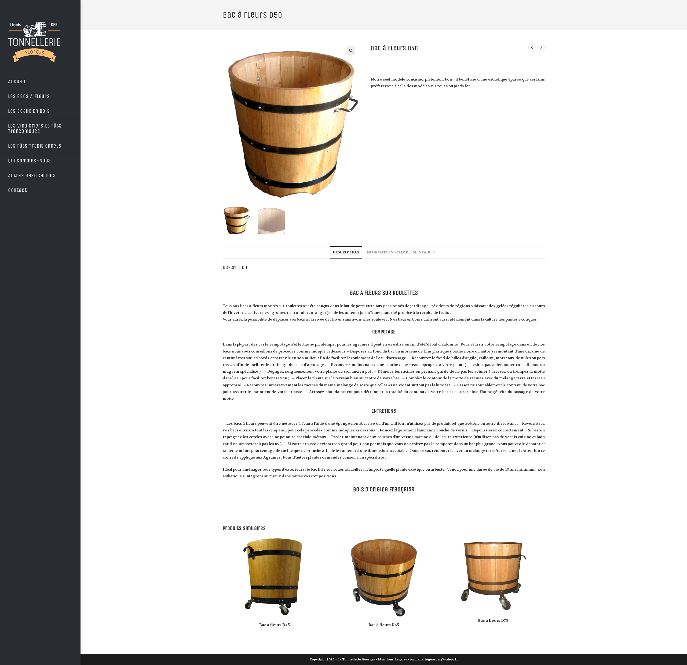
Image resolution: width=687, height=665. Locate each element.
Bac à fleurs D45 (274, 624)
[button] (351, 50)
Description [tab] (346, 252)
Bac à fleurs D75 (493, 620)
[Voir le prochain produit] (541, 47)
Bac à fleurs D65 (383, 624)
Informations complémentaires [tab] (400, 252)
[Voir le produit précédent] (532, 47)
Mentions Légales (392, 659)
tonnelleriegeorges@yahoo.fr (434, 659)
